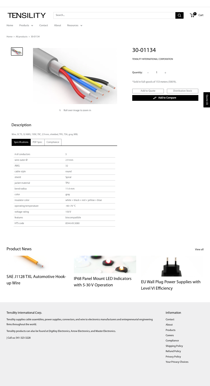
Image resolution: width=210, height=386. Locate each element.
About (57, 25)
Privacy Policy (173, 357)
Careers (170, 335)
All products (22, 37)
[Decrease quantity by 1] (148, 72)
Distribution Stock (182, 91)
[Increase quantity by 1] (165, 72)
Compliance (172, 340)
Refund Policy (173, 351)
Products (24, 25)
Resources (73, 25)
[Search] (179, 15)
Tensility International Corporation (152, 59)
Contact (43, 25)
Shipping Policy (174, 346)
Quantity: (137, 72)
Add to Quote (148, 91)
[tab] (21, 142)
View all (199, 249)
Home (10, 25)
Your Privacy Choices (177, 362)
